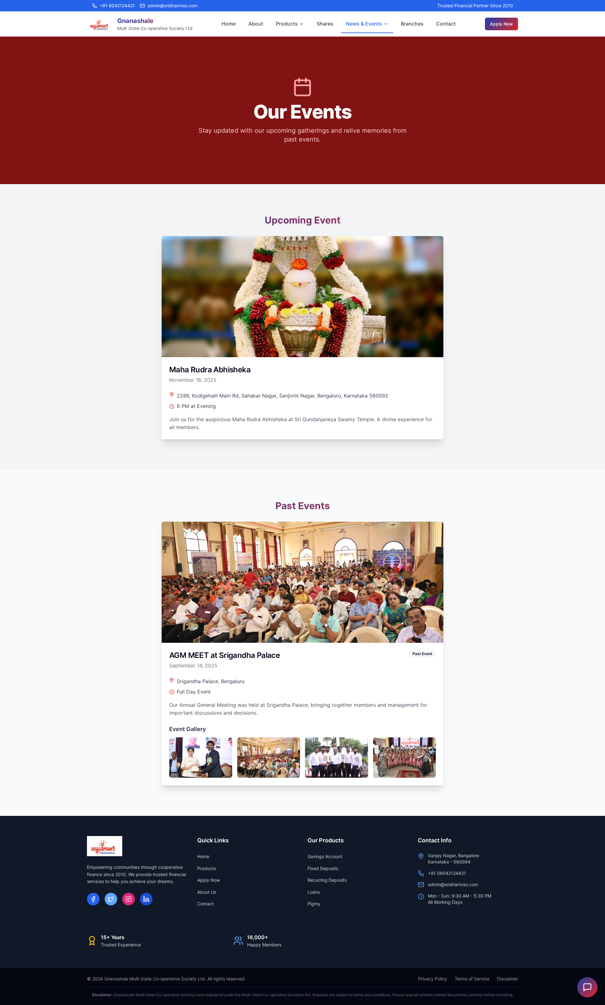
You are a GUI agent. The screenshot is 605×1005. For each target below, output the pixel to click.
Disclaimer (507, 978)
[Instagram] (128, 899)
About (255, 23)
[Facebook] (93, 899)
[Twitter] (111, 899)
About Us (206, 892)
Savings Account (325, 856)
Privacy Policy (432, 978)
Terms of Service (472, 978)
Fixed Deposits (323, 868)
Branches (412, 23)
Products (287, 23)
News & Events (364, 23)
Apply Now (501, 23)
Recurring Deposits (327, 880)
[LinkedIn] (146, 899)
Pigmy (314, 903)
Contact (446, 23)
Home (229, 23)
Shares (325, 23)
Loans (314, 892)
